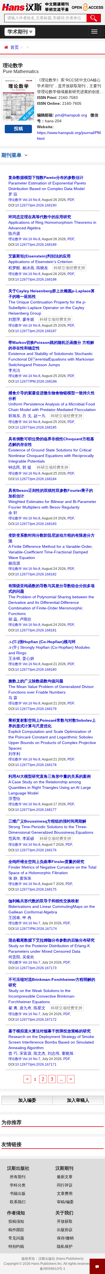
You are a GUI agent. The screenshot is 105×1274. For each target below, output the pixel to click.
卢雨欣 (25, 619)
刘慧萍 (14, 319)
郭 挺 (26, 467)
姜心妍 (28, 658)
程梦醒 (14, 268)
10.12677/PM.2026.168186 (36, 381)
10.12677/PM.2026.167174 (36, 929)
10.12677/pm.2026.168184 (36, 479)
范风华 (14, 838)
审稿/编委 (65, 1202)
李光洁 (14, 370)
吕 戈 (26, 416)
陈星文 (39, 1008)
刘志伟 (53, 1053)
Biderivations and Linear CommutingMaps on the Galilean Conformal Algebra (51, 906)
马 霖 (12, 698)
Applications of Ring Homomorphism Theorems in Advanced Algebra (52, 222)
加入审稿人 (78, 1100)
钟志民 (14, 467)
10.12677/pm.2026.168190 (36, 205)
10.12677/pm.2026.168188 (36, 279)
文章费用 (65, 1193)
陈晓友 (42, 268)
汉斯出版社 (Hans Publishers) (60, 1259)
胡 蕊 (12, 619)
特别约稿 (16, 1246)
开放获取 (65, 1221)
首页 (14, 47)
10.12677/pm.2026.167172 (36, 1020)
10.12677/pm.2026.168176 (36, 850)
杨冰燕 (28, 268)
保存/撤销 (65, 1238)
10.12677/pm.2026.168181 (36, 630)
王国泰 (14, 917)
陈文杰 (39, 1053)
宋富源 (25, 1053)
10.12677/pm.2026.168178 (36, 765)
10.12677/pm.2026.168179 (36, 709)
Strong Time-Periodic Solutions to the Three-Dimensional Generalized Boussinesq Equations (50, 827)
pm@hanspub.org (71, 115)
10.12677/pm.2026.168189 (36, 245)
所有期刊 (17, 1177)
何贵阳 (14, 957)
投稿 (18, 128)
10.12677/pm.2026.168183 (36, 524)
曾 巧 (12, 1053)
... (61, 1079)
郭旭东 (14, 416)
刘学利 (14, 754)
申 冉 (26, 917)
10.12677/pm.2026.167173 (36, 968)
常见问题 (16, 1238)
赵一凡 (39, 416)
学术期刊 (18, 32)
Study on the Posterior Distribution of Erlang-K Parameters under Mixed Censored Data (51, 946)
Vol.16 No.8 (31, 200)
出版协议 (65, 1229)
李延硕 (28, 838)
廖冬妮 (28, 319)
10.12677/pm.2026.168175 (36, 889)
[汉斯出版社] (21, 6)
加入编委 (27, 1100)
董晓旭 (67, 1053)
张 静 (12, 878)
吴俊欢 (28, 957)
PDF (70, 200)
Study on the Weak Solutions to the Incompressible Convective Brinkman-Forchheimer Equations (51, 990)
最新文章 (65, 1177)
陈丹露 (14, 233)
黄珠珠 (25, 878)
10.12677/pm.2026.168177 (36, 810)
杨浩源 (14, 563)
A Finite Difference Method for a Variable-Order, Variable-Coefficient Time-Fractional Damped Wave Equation (51, 546)
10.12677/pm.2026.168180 (36, 670)
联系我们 (17, 1202)
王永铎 (14, 658)
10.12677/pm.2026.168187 (36, 331)
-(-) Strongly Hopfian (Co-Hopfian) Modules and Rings (49, 647)
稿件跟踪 (16, 1229)
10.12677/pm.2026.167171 (36, 1064)
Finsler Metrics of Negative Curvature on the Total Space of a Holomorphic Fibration (52, 867)
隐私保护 (65, 1246)
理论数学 (15, 200)
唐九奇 (25, 1008)
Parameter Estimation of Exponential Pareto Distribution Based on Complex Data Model (47, 183)
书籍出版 (17, 1193)
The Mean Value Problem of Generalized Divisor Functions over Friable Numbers (51, 686)
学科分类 (17, 1185)
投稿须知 (16, 1221)
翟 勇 (12, 1008)
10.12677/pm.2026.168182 (36, 574)
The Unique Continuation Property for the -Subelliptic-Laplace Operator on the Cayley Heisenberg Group (51, 302)
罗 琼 (12, 194)
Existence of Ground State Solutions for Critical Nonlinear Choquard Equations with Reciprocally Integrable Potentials (51, 450)
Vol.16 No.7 (31, 923)
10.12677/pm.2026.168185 (36, 427)
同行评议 (65, 1185)
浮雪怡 (14, 798)
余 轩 (12, 512)
